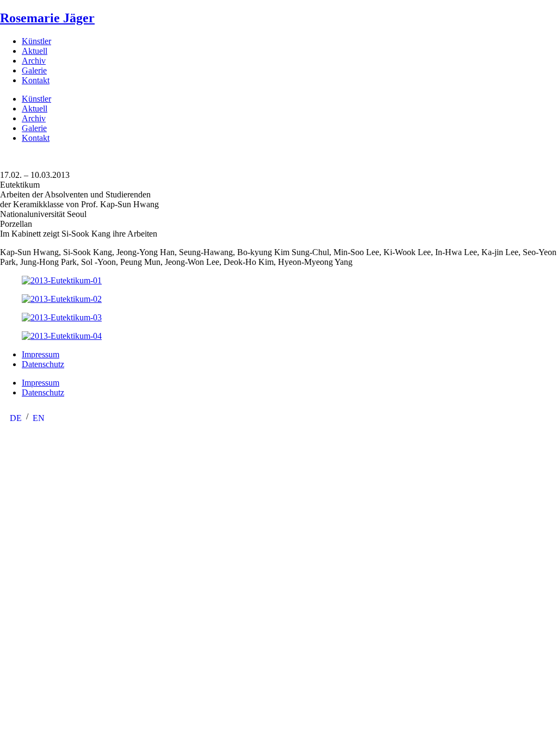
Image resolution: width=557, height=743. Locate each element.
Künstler (36, 41)
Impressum (40, 354)
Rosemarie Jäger (47, 18)
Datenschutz (43, 364)
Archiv (34, 60)
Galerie (34, 70)
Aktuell (34, 50)
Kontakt (35, 80)
